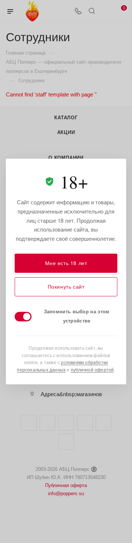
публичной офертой (92, 369)
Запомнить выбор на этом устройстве (77, 316)
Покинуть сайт (66, 286)
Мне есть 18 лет (66, 263)
